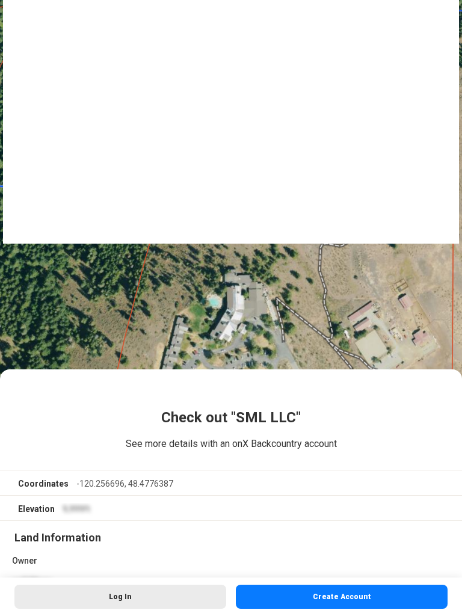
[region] (231, 308)
